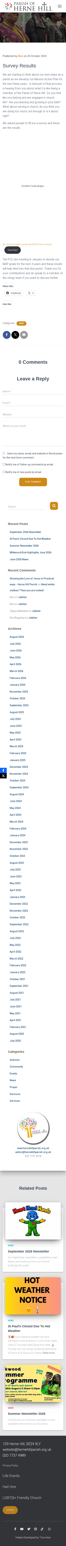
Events (13, 1073)
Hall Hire (9, 1487)
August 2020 (17, 1033)
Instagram (36, 1529)
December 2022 (19, 903)
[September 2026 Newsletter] (33, 1220)
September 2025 (19, 705)
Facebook (15, 1529)
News (21, 323)
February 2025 (18, 753)
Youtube (21, 1529)
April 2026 (15, 664)
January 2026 (17, 684)
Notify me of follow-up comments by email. (29, 464)
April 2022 (15, 951)
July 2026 (15, 643)
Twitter (29, 1529)
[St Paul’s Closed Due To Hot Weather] (33, 1295)
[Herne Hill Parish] (29, 6)
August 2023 (17, 862)
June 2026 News (19, 559)
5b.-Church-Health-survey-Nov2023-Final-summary (27, 244)
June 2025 (16, 725)
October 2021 (17, 979)
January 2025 (17, 760)
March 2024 (16, 821)
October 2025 (17, 698)
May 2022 (15, 945)
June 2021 (16, 1006)
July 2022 (15, 938)
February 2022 (18, 965)
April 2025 (15, 739)
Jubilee (22, 597)
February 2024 (18, 828)
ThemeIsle (45, 1537)
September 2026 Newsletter (25, 532)
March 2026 (16, 671)
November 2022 (19, 910)
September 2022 (19, 924)
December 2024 (19, 766)
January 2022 (17, 972)
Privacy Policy (10, 1465)
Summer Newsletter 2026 (24, 545)
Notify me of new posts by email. (23, 472)
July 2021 (15, 999)
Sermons (15, 1094)
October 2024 (17, 780)
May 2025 (15, 732)
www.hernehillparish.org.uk (33, 1148)
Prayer (13, 1087)
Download (12, 250)
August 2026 (17, 636)
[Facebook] (3, 770)
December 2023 (19, 842)
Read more (49, 1352)
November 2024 (19, 773)
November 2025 (19, 691)
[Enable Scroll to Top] (59, 1538)
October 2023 (17, 855)
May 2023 (15, 883)
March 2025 (16, 746)
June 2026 (16, 650)
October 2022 (17, 917)
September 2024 (19, 787)
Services (15, 1100)
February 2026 (18, 678)
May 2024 (15, 808)
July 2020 (15, 1040)
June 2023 (16, 876)
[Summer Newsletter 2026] (33, 1383)
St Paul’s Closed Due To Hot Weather (30, 538)
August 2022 (17, 931)
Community (16, 1066)
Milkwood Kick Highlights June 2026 (30, 552)
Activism (15, 1059)
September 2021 (19, 985)
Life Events (11, 1476)
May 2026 (15, 657)
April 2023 (15, 890)
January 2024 (17, 835)
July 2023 (15, 869)
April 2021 (15, 1020)
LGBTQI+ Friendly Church (22, 1498)
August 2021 (17, 992)
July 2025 (15, 719)
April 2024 (15, 814)
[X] (3, 775)
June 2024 (16, 801)
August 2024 (17, 794)
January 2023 (17, 897)
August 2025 (17, 712)
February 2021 (18, 1027)
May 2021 (15, 1013)
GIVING (10, 1510)
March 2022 (16, 958)
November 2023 (19, 849)
